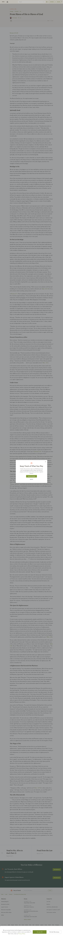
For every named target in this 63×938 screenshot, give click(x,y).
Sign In (31, 479)
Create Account (31, 476)
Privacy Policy (21, 933)
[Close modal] (45, 461)
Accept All (39, 932)
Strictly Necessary (54, 932)
